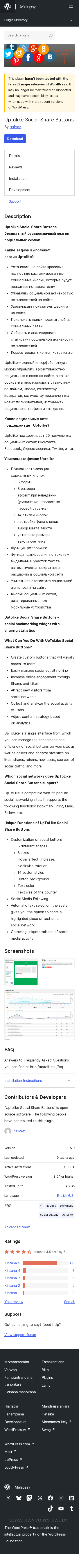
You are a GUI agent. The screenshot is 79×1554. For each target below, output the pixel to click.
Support (15, 201)
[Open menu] (72, 6)
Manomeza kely (57, 1422)
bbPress (13, 1459)
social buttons (49, 1214)
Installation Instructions (23, 1081)
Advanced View (17, 1227)
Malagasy (22, 1487)
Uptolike (67, 1214)
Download (15, 139)
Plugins (47, 1377)
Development (20, 190)
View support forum (20, 1334)
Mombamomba (16, 1362)
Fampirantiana (53, 1362)
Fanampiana (14, 1414)
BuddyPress (16, 1467)
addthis (51, 1205)
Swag (48, 1430)
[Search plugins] (51, 35)
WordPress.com (19, 1444)
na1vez (15, 127)
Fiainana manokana (20, 1392)
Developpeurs (15, 1422)
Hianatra (11, 1406)
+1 (41, 1205)
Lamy (46, 1385)
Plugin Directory (16, 20)
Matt (10, 1451)
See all (69, 1302)
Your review (13, 1302)
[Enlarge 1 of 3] (32, 964)
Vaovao (10, 1370)
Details (14, 155)
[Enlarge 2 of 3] (68, 964)
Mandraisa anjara (55, 1406)
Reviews (16, 167)
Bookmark (66, 1205)
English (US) (66, 1195)
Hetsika (48, 1414)
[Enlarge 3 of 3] (68, 995)
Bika (45, 1370)
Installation (18, 178)
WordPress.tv (17, 1430)
